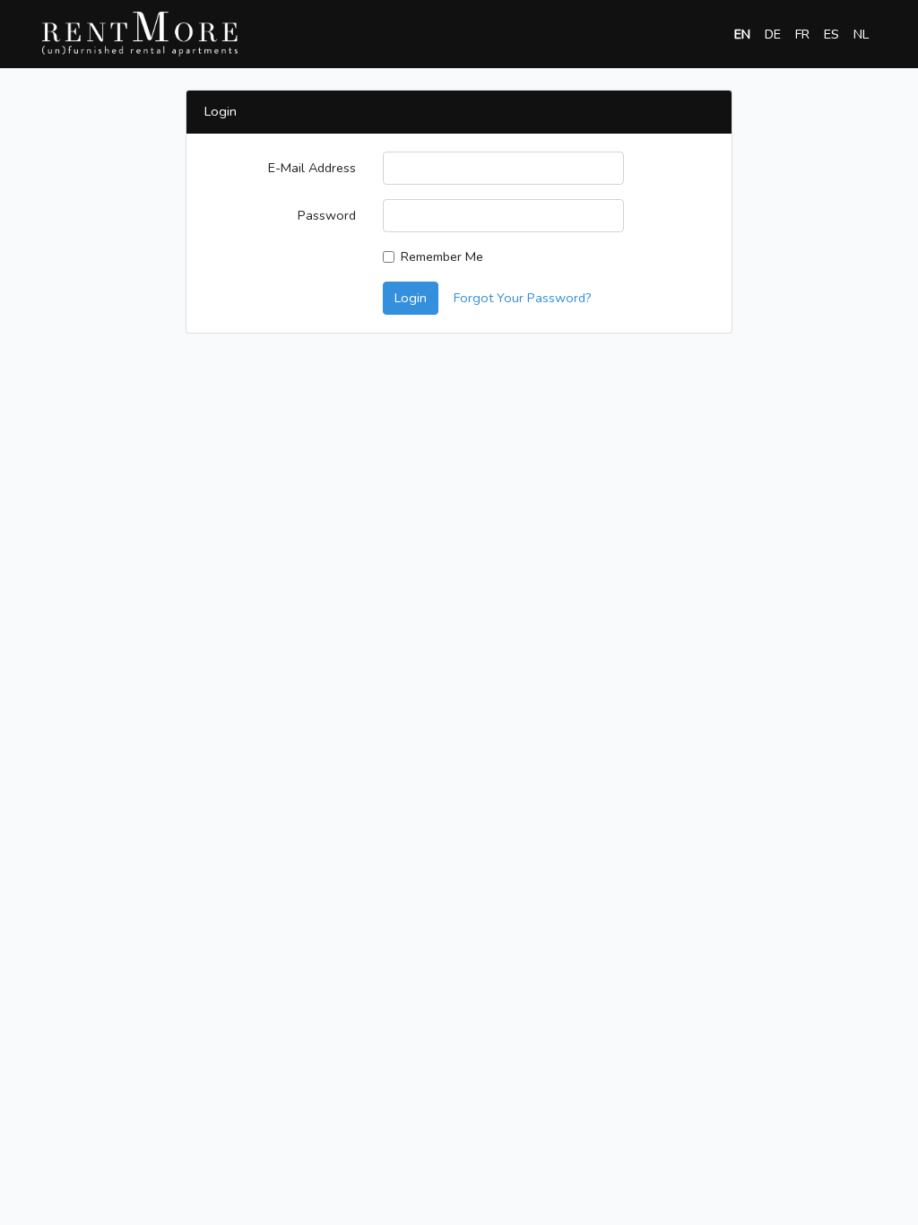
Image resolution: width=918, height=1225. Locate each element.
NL (861, 34)
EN (742, 34)
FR (802, 34)
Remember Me (442, 256)
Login (410, 298)
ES (831, 34)
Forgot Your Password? (523, 298)
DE (773, 34)
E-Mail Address (312, 168)
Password (327, 215)
